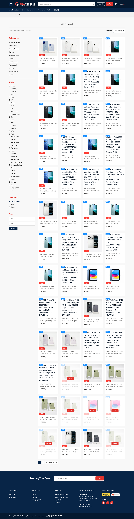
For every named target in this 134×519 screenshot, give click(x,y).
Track (100, 478)
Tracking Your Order (40, 478)
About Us (12, 494)
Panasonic (14, 148)
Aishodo (13, 168)
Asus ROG (14, 111)
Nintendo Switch (16, 165)
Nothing (13, 182)
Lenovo (13, 91)
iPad (12, 134)
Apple (13, 179)
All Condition (15, 201)
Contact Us (12, 497)
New (12, 204)
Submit (13, 228)
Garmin (13, 185)
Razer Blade (15, 159)
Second (13, 207)
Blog (23, 10)
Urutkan (109, 31)
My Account (36, 490)
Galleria (13, 154)
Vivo (12, 106)
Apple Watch (15, 137)
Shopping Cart (36, 500)
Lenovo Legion (15, 114)
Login (34, 494)
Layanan (58, 490)
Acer (12, 123)
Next (51, 462)
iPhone (13, 86)
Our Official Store (108, 490)
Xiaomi (13, 103)
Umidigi (13, 173)
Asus (12, 94)
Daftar (109, 4)
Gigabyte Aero (15, 176)
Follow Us (105, 499)
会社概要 (56, 10)
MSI (12, 108)
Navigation (13, 490)
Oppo (12, 97)
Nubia (13, 171)
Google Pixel (15, 142)
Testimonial (41, 10)
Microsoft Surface (17, 162)
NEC (12, 131)
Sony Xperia (15, 188)
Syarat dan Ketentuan (61, 494)
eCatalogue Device (14, 10)
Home (11, 15)
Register (34, 497)
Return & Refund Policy (62, 497)
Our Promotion (31, 10)
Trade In (49, 10)
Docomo (13, 128)
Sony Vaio (14, 145)
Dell (12, 117)
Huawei (13, 139)
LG (12, 190)
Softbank (14, 156)
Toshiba (13, 125)
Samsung (14, 89)
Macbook (14, 120)
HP (12, 100)
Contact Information (86, 490)
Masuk (101, 4)
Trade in (57, 502)
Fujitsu (13, 151)
